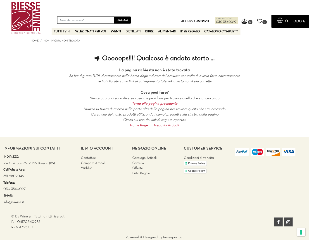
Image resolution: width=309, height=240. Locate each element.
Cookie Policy (196, 170)
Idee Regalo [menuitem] (190, 31)
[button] (122, 20)
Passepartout (173, 237)
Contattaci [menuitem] (88, 157)
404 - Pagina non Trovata (62, 41)
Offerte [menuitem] (137, 168)
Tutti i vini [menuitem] (62, 31)
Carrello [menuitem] (138, 163)
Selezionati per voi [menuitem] (90, 31)
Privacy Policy (196, 163)
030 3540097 (226, 22)
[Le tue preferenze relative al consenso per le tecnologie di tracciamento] (301, 232)
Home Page (139, 125)
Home (35, 41)
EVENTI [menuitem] (115, 31)
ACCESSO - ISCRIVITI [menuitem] (195, 21)
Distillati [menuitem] (133, 31)
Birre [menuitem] (149, 31)
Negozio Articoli (166, 125)
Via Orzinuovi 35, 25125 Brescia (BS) (29, 163)
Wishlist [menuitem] (86, 168)
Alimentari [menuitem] (167, 31)
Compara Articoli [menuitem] (93, 163)
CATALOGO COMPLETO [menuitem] (221, 31)
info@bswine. (12, 202)
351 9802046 (13, 176)
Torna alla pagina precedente (154, 103)
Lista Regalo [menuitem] (141, 173)
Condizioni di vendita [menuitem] (199, 157)
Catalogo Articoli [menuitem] (144, 157)
